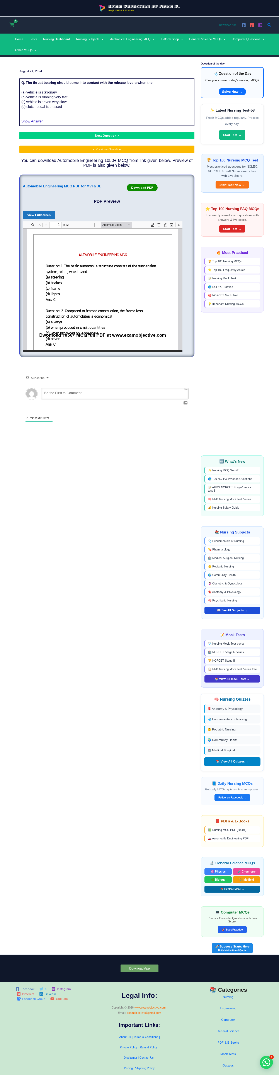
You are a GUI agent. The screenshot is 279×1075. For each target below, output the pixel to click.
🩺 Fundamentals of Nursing (226, 541)
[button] (269, 25)
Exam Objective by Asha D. (144, 6)
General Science (228, 1031)
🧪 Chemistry (246, 871)
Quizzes (228, 1065)
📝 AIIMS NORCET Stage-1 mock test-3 (229, 489)
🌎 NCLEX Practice (220, 287)
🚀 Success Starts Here (232, 948)
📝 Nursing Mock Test (222, 278)
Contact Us (147, 1057)
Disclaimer (130, 1057)
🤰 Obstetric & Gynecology (225, 583)
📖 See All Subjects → (232, 610)
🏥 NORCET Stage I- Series (226, 652)
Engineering (228, 1008)
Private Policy (129, 1047)
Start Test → (232, 135)
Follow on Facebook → (232, 797)
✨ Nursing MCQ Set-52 (223, 470)
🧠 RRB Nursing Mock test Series (229, 499)
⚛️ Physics (218, 871)
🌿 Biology (218, 879)
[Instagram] (260, 25)
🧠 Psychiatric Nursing (222, 600)
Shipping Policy (145, 1068)
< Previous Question (107, 149)
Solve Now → (232, 91)
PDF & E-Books (228, 1042)
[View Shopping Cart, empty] (12, 25)
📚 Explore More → (232, 889)
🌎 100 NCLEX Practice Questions (230, 479)
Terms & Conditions (145, 1037)
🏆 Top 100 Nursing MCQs (225, 261)
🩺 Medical (246, 879)
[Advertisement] (232, 384)
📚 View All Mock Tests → (232, 679)
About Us (125, 1037)
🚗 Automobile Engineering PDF (228, 838)
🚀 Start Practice (232, 929)
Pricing (128, 1068)
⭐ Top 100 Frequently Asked (226, 270)
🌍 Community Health (222, 575)
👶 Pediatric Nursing (221, 566)
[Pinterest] (252, 25)
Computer (228, 1019)
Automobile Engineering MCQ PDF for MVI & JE (62, 186)
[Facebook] (244, 25)
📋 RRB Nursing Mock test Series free (232, 669)
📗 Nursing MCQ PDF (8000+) (227, 830)
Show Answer (32, 121)
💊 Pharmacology (219, 549)
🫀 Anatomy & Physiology (224, 592)
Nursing (228, 997)
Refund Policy (149, 1047)
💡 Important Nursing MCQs (226, 304)
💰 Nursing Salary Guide (223, 507)
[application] (101, 39)
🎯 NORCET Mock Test (223, 295)
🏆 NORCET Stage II (221, 660)
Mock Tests (228, 1054)
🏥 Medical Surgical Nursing (226, 558)
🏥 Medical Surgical (221, 750)
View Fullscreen (39, 215)
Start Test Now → (232, 185)
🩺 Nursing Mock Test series (226, 643)
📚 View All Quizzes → (232, 761)
